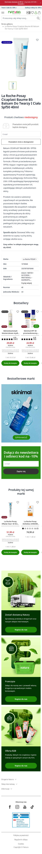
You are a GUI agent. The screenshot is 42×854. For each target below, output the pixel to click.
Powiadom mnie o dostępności (21, 142)
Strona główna (7, 24)
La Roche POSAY (29, 259)
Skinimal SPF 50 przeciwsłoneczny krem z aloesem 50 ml (30, 332)
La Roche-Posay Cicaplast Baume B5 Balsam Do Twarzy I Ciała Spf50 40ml (22, 27)
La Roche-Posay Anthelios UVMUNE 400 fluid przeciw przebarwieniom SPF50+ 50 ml (30, 522)
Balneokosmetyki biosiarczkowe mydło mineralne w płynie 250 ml (10, 332)
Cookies (21, 844)
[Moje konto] (35, 12)
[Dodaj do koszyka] (10, 363)
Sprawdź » (21, 4)
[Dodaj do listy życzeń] (18, 312)
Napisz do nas (21, 629)
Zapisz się (21, 471)
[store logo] (14, 12)
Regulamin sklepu (21, 839)
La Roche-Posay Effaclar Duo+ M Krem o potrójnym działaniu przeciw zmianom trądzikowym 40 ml (10, 522)
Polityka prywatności (21, 835)
